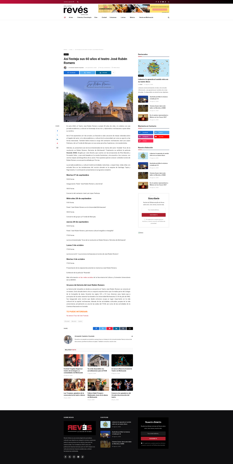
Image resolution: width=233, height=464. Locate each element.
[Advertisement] (116, 34)
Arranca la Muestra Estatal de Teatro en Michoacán (121, 370)
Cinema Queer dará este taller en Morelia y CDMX (158, 107)
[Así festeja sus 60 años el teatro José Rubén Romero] (98, 99)
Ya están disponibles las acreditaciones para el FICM (97, 370)
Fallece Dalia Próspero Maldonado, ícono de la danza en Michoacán (98, 395)
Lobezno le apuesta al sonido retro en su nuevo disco (153, 80)
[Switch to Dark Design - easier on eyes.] (168, 1)
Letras (123, 17)
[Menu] (65, 17)
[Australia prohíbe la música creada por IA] (143, 99)
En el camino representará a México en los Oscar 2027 (159, 116)
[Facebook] (57, 130)
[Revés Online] (76, 10)
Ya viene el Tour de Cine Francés (77, 316)
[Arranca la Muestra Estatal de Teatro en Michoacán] (122, 360)
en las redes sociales (86, 277)
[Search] (77, 2)
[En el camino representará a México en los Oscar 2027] (143, 117)
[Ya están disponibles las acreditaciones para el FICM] (98, 360)
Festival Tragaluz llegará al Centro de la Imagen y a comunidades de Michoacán (73, 371)
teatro (80, 321)
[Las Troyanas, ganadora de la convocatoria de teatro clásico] (74, 385)
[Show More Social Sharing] (113, 72)
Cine (95, 17)
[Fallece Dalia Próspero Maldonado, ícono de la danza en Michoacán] (98, 385)
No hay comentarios (105, 67)
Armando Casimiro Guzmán (76, 67)
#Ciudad (67, 321)
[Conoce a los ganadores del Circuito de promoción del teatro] (122, 385)
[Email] (57, 147)
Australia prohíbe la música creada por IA (159, 98)
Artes (71, 17)
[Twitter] (57, 135)
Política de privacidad (159, 445)
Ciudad (104, 17)
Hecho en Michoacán (146, 17)
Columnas (113, 17)
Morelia (74, 321)
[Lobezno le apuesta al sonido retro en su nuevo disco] (153, 68)
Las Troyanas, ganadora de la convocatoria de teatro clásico (74, 394)
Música (132, 17)
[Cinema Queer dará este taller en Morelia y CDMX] (143, 108)
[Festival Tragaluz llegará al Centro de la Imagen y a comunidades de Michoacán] (74, 360)
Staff (141, 84)
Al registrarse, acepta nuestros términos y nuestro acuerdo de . (153, 221)
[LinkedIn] (57, 139)
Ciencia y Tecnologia (84, 17)
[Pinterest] (57, 143)
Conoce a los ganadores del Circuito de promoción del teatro (121, 395)
